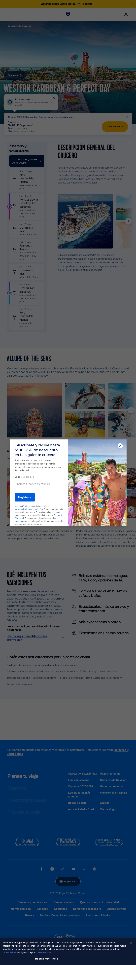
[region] (68, 951)
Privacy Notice (10, 952)
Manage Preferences (46, 959)
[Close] (130, 943)
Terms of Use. (44, 952)
